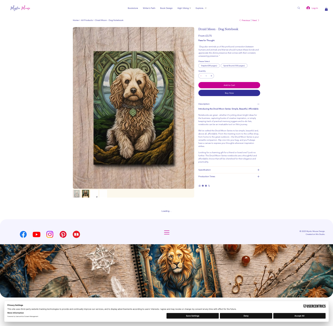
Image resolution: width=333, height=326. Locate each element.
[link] (211, 33)
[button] (326, 9)
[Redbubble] (76, 281)
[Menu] (166, 279)
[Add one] (211, 79)
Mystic (20, 8)
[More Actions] (258, 240)
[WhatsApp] (199, 189)
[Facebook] (202, 189)
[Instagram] (49, 281)
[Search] (299, 8)
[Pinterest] (206, 189)
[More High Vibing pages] (190, 8)
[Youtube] (36, 281)
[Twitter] (209, 189)
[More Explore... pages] (205, 8)
